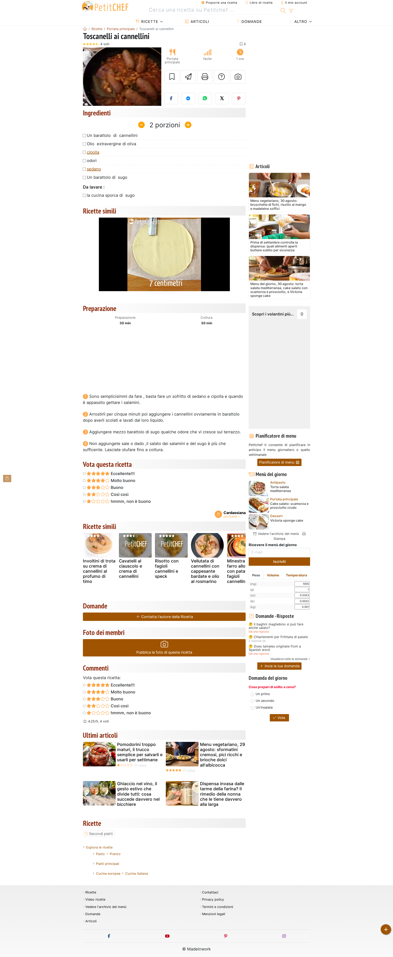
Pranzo (115, 854)
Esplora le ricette (99, 847)
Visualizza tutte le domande (288, 659)
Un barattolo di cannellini (112, 135)
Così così (119, 494)
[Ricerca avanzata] (291, 11)
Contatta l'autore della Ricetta (166, 617)
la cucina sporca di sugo (111, 195)
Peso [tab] (256, 575)
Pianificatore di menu (277, 462)
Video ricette (95, 899)
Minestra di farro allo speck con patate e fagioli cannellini (243, 571)
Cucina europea (108, 873)
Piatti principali (107, 864)
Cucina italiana (136, 873)
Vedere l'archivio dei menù (278, 534)
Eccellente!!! (122, 473)
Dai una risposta (259, 631)
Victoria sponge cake (286, 520)
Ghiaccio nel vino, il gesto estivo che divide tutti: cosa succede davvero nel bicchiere (138, 794)
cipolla (93, 152)
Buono (116, 487)
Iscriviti (279, 561)
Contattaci (210, 892)
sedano (94, 169)
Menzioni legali (213, 914)
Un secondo (265, 701)
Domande (251, 21)
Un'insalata (264, 707)
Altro (300, 21)
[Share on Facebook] (171, 98)
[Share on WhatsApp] (205, 98)
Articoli (199, 21)
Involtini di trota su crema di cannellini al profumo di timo (99, 571)
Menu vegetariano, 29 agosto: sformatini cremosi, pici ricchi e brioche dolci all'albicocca (222, 755)
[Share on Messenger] (188, 98)
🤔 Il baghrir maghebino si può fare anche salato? (276, 626)
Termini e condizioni (217, 907)
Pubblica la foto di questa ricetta (164, 652)
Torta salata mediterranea (280, 489)
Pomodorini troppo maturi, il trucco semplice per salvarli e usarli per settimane (140, 752)
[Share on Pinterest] (239, 98)
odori (92, 160)
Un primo (263, 694)
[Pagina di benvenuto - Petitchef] (85, 29)
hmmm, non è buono (130, 501)
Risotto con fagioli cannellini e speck (167, 568)
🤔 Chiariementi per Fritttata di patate (278, 637)
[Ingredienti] (7, 478)
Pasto (100, 854)
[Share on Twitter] (222, 98)
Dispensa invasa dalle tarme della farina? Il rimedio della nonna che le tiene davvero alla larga (222, 794)
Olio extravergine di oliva (111, 143)
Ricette (149, 21)
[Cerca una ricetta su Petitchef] (283, 10)
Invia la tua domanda (282, 666)
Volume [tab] (273, 575)
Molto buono (122, 480)
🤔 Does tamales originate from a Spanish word (275, 648)
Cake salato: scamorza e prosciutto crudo (289, 506)
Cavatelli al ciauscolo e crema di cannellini (130, 568)
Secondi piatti (101, 834)
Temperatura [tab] (296, 575)
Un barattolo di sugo (107, 177)
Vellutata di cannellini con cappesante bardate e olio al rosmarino (205, 571)
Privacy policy (213, 899)
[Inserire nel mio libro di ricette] (172, 77)
